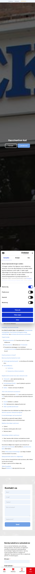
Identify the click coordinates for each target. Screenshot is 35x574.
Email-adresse (8, 565)
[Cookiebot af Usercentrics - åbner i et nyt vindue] (22, 253)
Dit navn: (7, 559)
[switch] (30, 292)
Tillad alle (17, 310)
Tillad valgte (17, 315)
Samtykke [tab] (6, 257)
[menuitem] (11, 1)
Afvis (17, 319)
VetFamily (17, 1)
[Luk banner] (32, 253)
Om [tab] (29, 257)
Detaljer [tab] (17, 257)
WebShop (10, 1)
